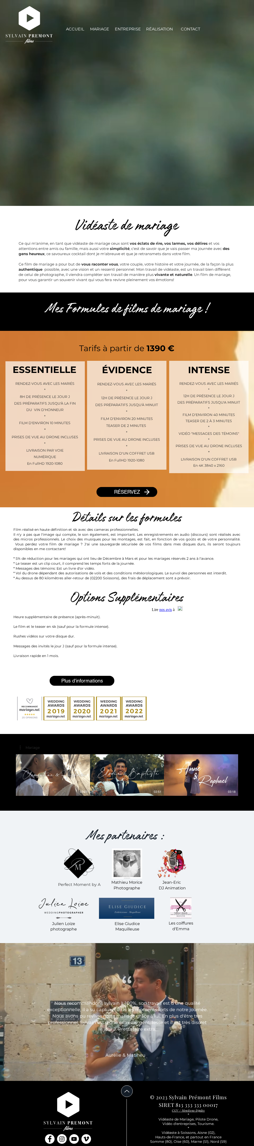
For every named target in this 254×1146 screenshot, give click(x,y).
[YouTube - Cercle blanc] (74, 1139)
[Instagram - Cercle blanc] (62, 1139)
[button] (159, 29)
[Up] (127, 1091)
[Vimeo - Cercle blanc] (86, 1139)
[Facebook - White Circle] (50, 1139)
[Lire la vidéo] (53, 775)
